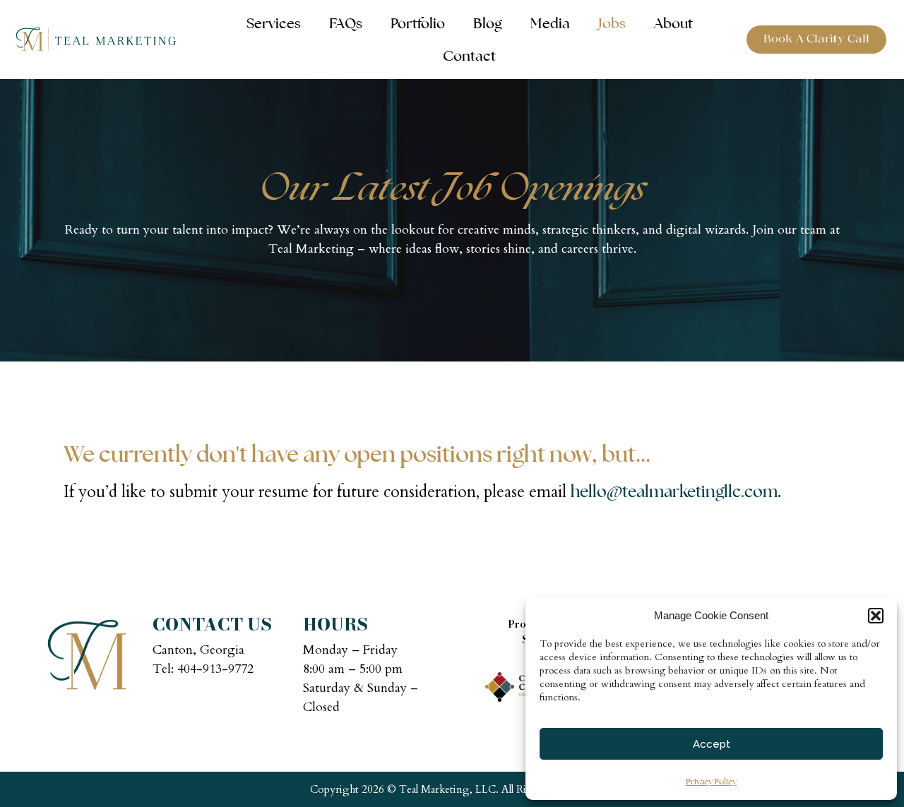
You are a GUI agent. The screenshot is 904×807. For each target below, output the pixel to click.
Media (550, 23)
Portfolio (418, 23)
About (673, 23)
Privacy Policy (711, 781)
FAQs (345, 23)
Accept (711, 744)
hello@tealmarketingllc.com (674, 491)
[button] (876, 616)
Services (273, 23)
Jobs (612, 23)
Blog (487, 23)
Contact (469, 56)
